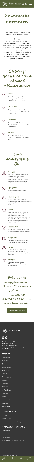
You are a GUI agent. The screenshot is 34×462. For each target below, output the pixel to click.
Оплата (5, 434)
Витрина (6, 357)
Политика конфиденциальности (16, 422)
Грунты (5, 383)
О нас (4, 415)
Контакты (6, 418)
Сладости (6, 364)
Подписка (6, 437)
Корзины (5, 387)
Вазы (4, 396)
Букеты (5, 360)
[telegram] (3, 337)
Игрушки (6, 370)
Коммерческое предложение (13, 440)
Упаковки (6, 406)
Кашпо (4, 380)
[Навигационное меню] (30, 4)
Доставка (6, 430)
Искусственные (8, 400)
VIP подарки (7, 390)
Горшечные (6, 377)
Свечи (4, 374)
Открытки (6, 367)
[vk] (6, 337)
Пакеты (5, 393)
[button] (23, 4)
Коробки (5, 403)
